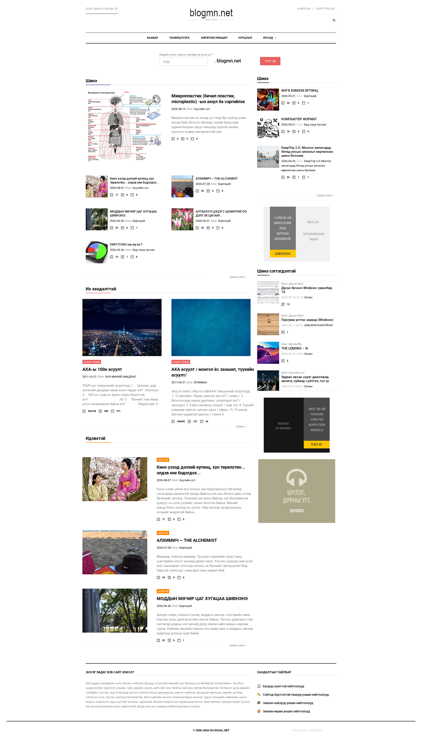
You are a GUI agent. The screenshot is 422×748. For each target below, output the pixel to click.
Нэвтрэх (304, 8)
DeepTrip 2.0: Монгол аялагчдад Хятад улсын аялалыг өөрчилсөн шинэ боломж (307, 152)
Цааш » (241, 426)
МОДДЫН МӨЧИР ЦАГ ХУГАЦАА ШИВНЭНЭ (202, 598)
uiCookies (315, 730)
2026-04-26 (288, 161)
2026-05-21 (288, 96)
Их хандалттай (101, 288)
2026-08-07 (117, 187)
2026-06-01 (203, 220)
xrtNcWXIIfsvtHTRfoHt (318, 325)
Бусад (268, 37)
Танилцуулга (179, 37)
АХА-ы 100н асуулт (102, 369)
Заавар (152, 37)
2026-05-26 (117, 249)
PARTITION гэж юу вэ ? (126, 244)
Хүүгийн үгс (202, 109)
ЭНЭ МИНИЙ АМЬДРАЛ (120, 376)
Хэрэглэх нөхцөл (214, 37)
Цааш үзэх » (238, 276)
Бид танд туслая (144, 249)
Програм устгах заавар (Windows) (307, 320)
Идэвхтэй (95, 438)
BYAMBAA (200, 382)
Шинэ (91, 80)
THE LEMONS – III (294, 348)
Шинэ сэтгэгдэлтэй (276, 271)
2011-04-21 (178, 382)
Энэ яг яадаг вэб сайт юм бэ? (110, 672)
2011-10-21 (89, 376)
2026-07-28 (203, 184)
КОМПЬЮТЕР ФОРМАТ (299, 119)
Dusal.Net (221, 730)
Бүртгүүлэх (325, 8)
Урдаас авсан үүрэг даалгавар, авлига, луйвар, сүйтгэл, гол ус (305, 379)
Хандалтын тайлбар (274, 672)
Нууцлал (245, 37)
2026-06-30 (117, 220)
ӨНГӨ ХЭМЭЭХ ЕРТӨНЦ (299, 91)
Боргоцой (224, 184)
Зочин (308, 297)
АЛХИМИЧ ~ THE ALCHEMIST (217, 178)
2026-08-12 (178, 109)
